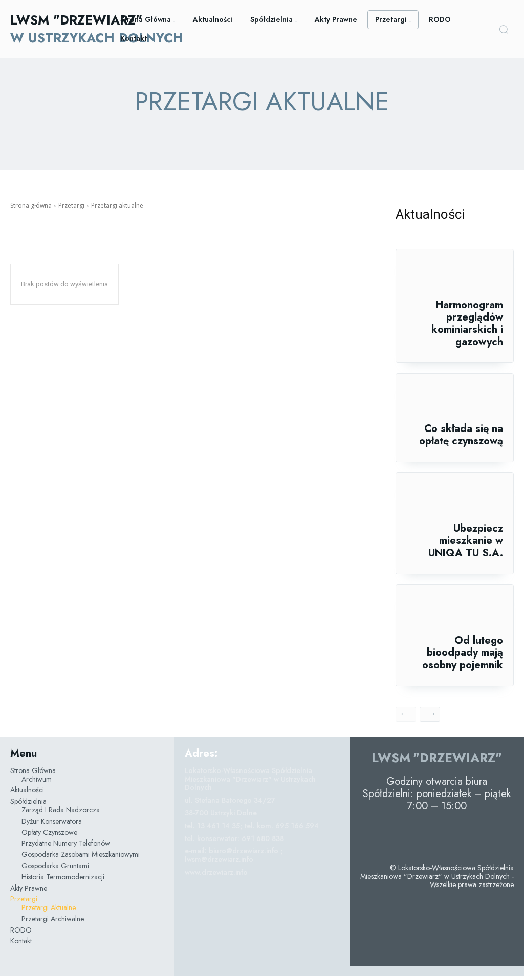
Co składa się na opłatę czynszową (461, 434)
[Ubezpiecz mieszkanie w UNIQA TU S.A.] (454, 497)
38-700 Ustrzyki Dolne (221, 813)
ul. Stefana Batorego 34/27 (230, 800)
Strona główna (31, 205)
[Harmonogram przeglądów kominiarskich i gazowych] (454, 274)
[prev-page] (406, 714)
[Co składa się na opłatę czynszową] (454, 398)
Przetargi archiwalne (260, 130)
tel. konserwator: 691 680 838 (234, 838)
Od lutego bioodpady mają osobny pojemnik (462, 652)
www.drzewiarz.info (216, 872)
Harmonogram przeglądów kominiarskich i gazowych (467, 323)
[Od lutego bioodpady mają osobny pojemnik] (454, 609)
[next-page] (430, 714)
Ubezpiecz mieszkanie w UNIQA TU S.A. (465, 540)
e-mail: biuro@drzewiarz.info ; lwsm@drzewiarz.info (234, 855)
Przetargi (71, 205)
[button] (503, 29)
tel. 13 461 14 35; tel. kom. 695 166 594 (252, 826)
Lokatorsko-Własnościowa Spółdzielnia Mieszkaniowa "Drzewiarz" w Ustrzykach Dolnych (250, 779)
